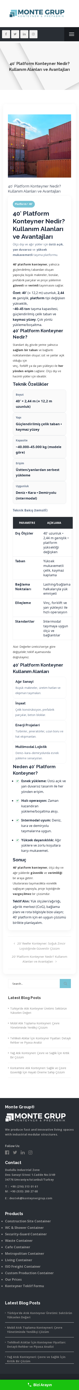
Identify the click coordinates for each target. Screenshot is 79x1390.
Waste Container (19, 1240)
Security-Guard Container (26, 1234)
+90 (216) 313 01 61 (24, 1186)
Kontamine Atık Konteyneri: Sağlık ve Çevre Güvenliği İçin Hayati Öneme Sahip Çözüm (38, 1070)
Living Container (18, 1260)
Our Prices (13, 1279)
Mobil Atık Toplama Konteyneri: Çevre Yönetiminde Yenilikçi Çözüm (35, 1025)
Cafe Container (17, 1247)
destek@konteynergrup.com (30, 1198)
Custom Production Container (29, 1273)
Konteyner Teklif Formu (24, 1286)
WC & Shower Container (24, 1227)
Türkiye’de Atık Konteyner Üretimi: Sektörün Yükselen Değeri (38, 1011)
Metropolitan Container (24, 1253)
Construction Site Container (28, 1221)
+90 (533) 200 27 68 (24, 1191)
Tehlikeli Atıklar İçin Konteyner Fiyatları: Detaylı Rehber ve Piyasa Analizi (40, 1040)
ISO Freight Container (23, 1266)
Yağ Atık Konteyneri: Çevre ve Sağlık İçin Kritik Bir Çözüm (39, 1055)
